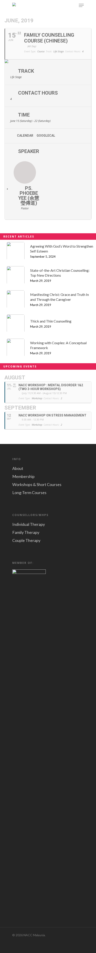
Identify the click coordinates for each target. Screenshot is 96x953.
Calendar (25, 135)
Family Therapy (25, 532)
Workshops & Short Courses (36, 484)
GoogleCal (46, 135)
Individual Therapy (28, 524)
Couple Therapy (26, 540)
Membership (23, 476)
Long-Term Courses (29, 492)
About (17, 468)
